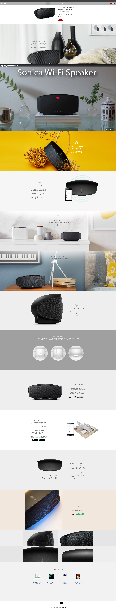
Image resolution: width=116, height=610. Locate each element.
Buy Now (112, 3)
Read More (38, 583)
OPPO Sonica (4, 3)
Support (68, 3)
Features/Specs (53, 3)
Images (58, 3)
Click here (64, 607)
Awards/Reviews (63, 3)
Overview (48, 3)
